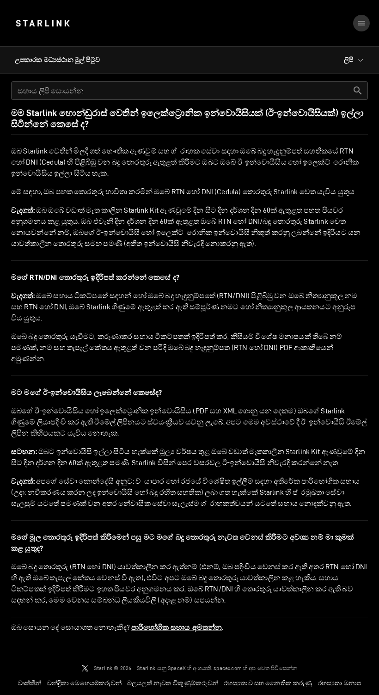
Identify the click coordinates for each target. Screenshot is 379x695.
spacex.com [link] (228, 668)
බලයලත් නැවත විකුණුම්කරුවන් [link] (172, 683)
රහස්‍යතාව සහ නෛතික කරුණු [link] (268, 683)
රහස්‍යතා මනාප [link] (339, 683)
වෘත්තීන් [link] (30, 683)
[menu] (361, 23)
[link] (43, 23)
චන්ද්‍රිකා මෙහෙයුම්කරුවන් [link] (84, 683)
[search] (357, 90)
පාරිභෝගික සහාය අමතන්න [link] (176, 627)
